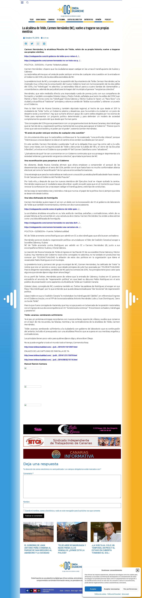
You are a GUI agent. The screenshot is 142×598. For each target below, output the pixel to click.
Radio (61, 591)
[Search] (27, 2)
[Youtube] (35, 590)
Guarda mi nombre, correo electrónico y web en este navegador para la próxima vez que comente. (62, 511)
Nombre (26, 502)
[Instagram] (38, 590)
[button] (137, 570)
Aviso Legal (125, 594)
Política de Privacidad (114, 594)
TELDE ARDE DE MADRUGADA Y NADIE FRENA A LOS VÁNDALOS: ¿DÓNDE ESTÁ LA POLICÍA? (72, 549)
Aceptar (93, 589)
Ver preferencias (130, 589)
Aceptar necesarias (112, 589)
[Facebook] (27, 590)
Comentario (28, 473)
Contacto (67, 591)
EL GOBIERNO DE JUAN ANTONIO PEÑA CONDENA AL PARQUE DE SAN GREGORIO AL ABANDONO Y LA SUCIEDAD (38, 549)
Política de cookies (100, 594)
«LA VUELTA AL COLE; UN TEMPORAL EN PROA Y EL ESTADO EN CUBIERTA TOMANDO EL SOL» (103, 549)
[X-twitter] (31, 590)
